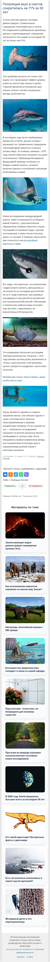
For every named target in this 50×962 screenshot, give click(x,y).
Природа (6, 458)
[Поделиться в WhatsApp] (21, 474)
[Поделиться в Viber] (26, 474)
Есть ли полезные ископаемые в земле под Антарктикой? (23, 879)
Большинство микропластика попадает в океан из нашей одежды (25, 669)
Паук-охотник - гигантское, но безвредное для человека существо (21, 711)
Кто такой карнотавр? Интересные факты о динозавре (24, 838)
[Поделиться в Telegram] (16, 474)
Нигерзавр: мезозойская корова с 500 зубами (24, 628)
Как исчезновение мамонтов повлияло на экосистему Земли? (23, 588)
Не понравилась (35, 486)
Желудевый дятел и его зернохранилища (18, 920)
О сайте (30, 957)
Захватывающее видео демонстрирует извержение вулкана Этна (21, 545)
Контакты (21, 957)
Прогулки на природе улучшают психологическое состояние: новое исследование (23, 755)
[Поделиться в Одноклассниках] (10, 474)
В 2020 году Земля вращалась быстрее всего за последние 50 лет (25, 798)
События (40, 456)
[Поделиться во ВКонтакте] (5, 474)
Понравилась (10, 486)
